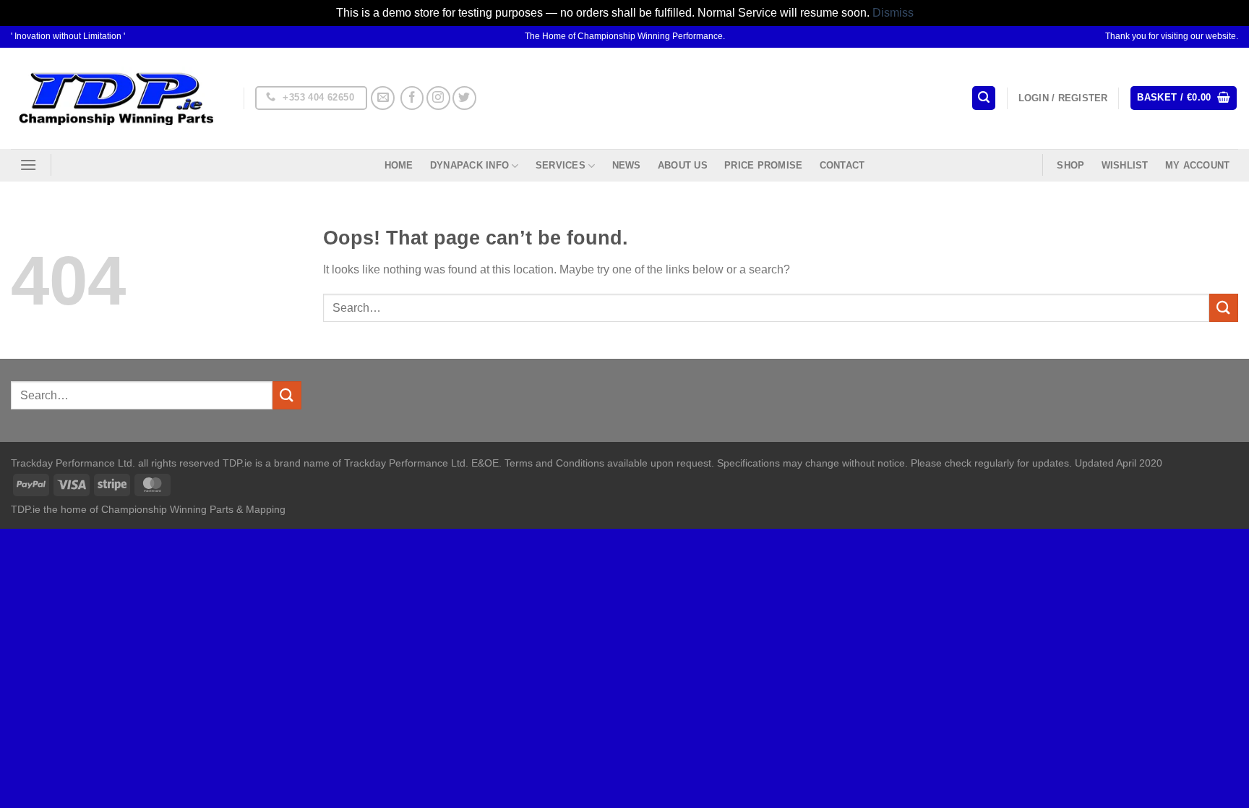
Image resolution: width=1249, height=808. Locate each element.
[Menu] (28, 165)
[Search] (983, 98)
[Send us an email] (383, 98)
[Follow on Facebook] (412, 98)
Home (399, 165)
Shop (1070, 165)
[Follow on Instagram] (438, 98)
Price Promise (763, 165)
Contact (842, 165)
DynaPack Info (469, 165)
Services (560, 165)
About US (683, 165)
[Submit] (1223, 308)
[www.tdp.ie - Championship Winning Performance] (116, 98)
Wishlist (1125, 165)
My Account (1197, 165)
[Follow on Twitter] (464, 98)
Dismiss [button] (893, 13)
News (626, 165)
